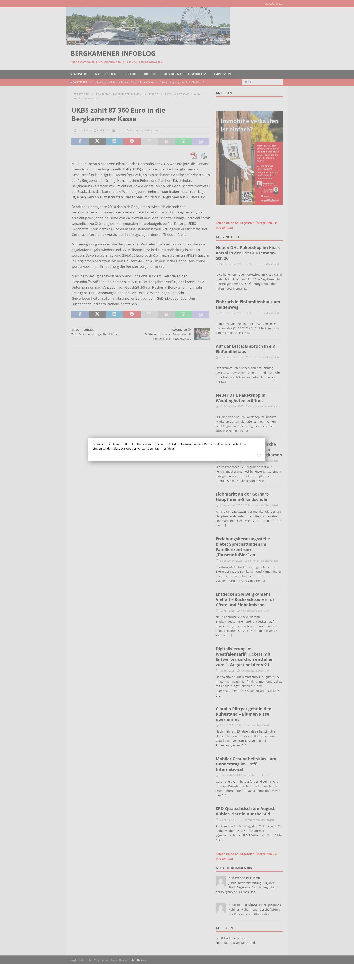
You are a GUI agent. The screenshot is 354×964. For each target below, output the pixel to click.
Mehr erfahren (165, 448)
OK (259, 455)
